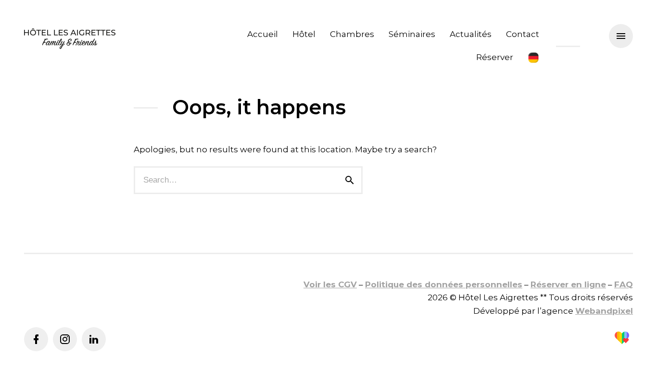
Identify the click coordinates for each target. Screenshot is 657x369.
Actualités (471, 34)
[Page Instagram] (65, 339)
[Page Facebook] (36, 339)
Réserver (494, 57)
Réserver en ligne (568, 284)
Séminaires (412, 34)
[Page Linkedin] (94, 339)
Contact (522, 34)
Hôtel (304, 34)
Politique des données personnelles (443, 284)
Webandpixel (604, 311)
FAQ (623, 284)
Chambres (352, 34)
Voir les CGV (330, 284)
